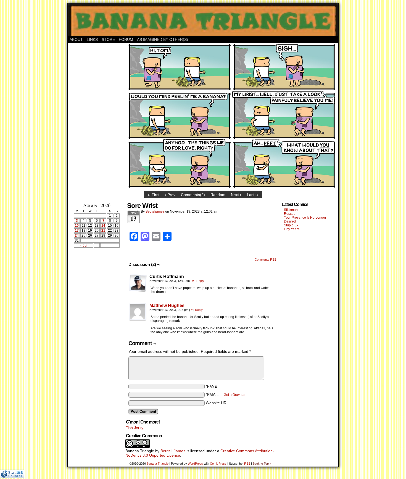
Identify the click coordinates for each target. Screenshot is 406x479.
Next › (236, 194)
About (76, 39)
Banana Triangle (157, 463)
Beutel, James (172, 451)
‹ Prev (170, 194)
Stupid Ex (291, 225)
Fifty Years (291, 229)
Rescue (290, 214)
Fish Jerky (134, 427)
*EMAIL (226, 394)
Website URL (217, 403)
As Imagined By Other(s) (162, 39)
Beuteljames (155, 211)
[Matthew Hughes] (138, 319)
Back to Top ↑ (262, 463)
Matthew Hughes (166, 305)
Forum (126, 39)
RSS (247, 463)
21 (103, 230)
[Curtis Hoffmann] (138, 283)
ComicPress (218, 463)
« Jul (83, 245)
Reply (200, 280)
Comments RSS (265, 259)
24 (77, 235)
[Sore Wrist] (232, 187)
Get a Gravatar (235, 395)
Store (108, 39)
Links (92, 39)
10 (77, 225)
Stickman (291, 210)
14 (103, 225)
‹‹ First (153, 194)
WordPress (195, 463)
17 (77, 230)
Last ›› (252, 194)
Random (217, 194)
